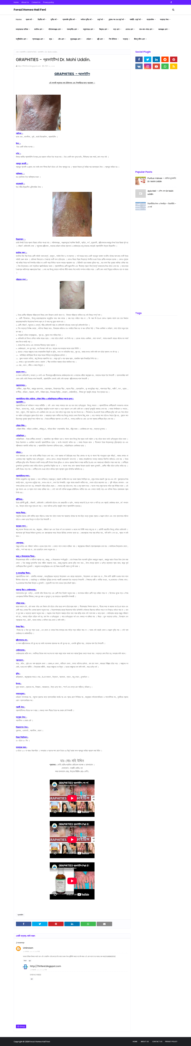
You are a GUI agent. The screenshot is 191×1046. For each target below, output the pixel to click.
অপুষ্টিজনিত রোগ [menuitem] (21, 39)
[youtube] (156, 66)
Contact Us (36, 2)
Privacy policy (48, 2)
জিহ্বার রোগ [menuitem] (103, 29)
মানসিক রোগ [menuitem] (38, 29)
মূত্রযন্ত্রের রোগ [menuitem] (75, 39)
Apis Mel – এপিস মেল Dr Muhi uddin (160, 192)
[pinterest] (173, 59)
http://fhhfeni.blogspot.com (29, 66)
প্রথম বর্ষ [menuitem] (29, 19)
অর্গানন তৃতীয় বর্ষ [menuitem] (86, 19)
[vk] (139, 66)
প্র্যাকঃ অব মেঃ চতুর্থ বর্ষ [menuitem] (116, 19)
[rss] (173, 66)
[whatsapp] (165, 66)
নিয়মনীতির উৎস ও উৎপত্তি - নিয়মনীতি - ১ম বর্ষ (162, 205)
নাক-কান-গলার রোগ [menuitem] (145, 29)
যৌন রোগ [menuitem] (61, 39)
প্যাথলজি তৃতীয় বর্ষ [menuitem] (69, 19)
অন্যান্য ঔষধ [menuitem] (164, 19)
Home (16, 2)
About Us (25, 2)
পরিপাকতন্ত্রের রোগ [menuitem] (54, 29)
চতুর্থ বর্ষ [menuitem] (100, 19)
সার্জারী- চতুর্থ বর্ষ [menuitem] (135, 19)
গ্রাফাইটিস (23, 52)
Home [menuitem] (19, 19)
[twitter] (147, 59)
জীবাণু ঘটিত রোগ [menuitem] (139, 39)
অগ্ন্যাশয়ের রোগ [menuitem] (88, 29)
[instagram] (147, 66)
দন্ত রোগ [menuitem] (116, 29)
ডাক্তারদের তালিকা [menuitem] (22, 29)
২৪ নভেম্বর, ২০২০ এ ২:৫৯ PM (31, 951)
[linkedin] (156, 59)
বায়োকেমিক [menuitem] (150, 19)
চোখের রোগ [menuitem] (129, 29)
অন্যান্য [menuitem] (125, 39)
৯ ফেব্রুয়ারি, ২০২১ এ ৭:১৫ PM (38, 970)
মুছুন (30, 961)
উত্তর (25, 961)
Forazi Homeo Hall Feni (30, 10)
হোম (17, 52)
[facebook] (171, 2)
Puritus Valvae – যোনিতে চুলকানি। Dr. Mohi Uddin (162, 180)
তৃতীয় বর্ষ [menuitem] (53, 19)
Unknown (28, 947)
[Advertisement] (156, 120)
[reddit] (165, 59)
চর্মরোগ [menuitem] (89, 39)
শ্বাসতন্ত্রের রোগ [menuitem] (37, 39)
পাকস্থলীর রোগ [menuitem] (72, 29)
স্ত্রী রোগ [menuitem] (100, 39)
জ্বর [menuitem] (50, 39)
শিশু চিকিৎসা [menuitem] (113, 39)
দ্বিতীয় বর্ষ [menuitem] (41, 19)
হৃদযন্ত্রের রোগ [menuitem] (163, 29)
